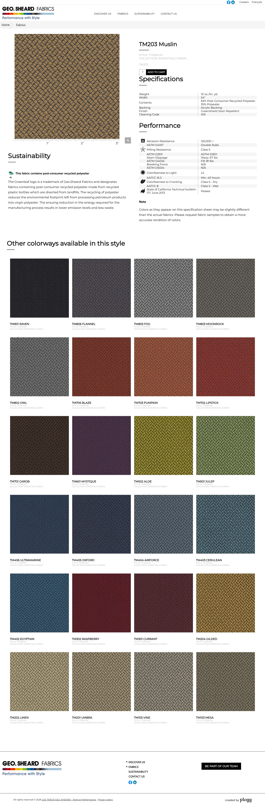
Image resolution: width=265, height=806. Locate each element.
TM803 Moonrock (210, 324)
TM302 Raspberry (85, 639)
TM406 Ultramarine (25, 560)
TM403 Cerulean (209, 560)
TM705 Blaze (81, 403)
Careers (244, 2)
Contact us (169, 13)
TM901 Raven (19, 324)
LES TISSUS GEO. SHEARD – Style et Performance (69, 799)
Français (257, 2)
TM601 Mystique (84, 481)
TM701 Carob (20, 481)
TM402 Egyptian (22, 639)
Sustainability (144, 13)
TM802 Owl (18, 403)
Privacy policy (105, 799)
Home (6, 24)
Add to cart (156, 72)
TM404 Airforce (146, 560)
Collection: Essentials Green (162, 58)
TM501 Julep (205, 481)
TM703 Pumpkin (146, 403)
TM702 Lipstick (207, 403)
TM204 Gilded (206, 639)
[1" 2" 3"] (67, 87)
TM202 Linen (19, 717)
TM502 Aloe (143, 481)
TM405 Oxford (83, 560)
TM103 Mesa (205, 717)
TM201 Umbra (82, 717)
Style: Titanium (151, 55)
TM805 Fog (142, 324)
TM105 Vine (142, 717)
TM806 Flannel (84, 324)
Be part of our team (221, 766)
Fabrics (20, 24)
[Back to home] (32, 768)
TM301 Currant (145, 639)
